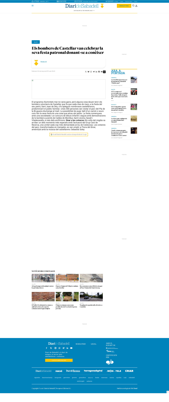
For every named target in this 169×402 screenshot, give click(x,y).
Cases (121, 1)
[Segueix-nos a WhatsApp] (59, 348)
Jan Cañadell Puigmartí (116, 85)
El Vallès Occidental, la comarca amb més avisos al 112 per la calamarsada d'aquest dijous (42, 306)
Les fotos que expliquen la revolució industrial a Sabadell (119, 120)
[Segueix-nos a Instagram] (55, 349)
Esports (113, 104)
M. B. (112, 100)
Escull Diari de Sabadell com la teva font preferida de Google (70, 134)
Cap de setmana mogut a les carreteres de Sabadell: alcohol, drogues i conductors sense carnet (119, 133)
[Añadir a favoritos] (104, 72)
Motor (135, 1)
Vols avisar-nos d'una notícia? (90, 1)
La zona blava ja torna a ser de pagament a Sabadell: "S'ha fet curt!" (119, 81)
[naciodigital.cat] (47, 377)
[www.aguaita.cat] (37, 377)
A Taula (116, 1)
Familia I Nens (128, 1)
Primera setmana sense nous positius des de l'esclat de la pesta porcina (66, 306)
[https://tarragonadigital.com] (93, 371)
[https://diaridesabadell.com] (43, 371)
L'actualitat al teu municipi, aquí (84, 10)
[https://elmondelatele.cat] (113, 371)
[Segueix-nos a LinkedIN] (67, 348)
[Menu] (32, 6)
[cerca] (133, 6)
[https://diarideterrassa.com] (73, 371)
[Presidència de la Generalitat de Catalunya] (112, 348)
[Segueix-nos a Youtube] (71, 349)
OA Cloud (134, 388)
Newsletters (124, 6)
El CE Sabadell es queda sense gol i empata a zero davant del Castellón (118, 108)
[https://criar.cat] (129, 371)
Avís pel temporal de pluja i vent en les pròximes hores (42, 287)
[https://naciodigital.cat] (59, 371)
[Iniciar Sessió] (136, 6)
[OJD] (110, 362)
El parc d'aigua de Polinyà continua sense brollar (67, 287)
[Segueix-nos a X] (51, 349)
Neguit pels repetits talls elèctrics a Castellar (91, 306)
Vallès (113, 89)
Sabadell (114, 77)
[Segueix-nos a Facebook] (46, 349)
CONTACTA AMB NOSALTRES (59, 360)
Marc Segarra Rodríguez (117, 112)
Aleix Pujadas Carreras (116, 124)
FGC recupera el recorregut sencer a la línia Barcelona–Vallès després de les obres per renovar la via (119, 95)
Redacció (44, 61)
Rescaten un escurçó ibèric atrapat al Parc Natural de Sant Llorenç (91, 287)
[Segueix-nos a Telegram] (63, 349)
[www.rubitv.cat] (125, 377)
